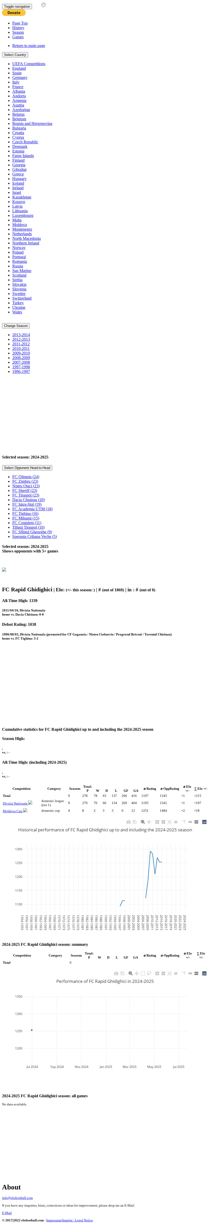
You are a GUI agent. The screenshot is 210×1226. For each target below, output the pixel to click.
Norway (19, 247)
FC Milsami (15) (25, 518)
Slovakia (19, 284)
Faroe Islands (23, 156)
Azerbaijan (21, 110)
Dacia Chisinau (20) (28, 500)
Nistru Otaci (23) (26, 486)
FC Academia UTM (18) (32, 509)
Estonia (18, 151)
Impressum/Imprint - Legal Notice (69, 1220)
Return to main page (28, 45)
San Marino (21, 270)
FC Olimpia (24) (25, 477)
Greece (18, 174)
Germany (19, 77)
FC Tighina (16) (25, 513)
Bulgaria (19, 128)
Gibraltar (19, 169)
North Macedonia (26, 238)
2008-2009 (21, 358)
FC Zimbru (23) (25, 481)
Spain (17, 73)
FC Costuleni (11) (26, 523)
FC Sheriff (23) (24, 490)
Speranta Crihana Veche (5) (34, 536)
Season (18, 32)
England (19, 68)
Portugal (19, 257)
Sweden (18, 293)
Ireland (18, 188)
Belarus (18, 114)
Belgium (19, 119)
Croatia (18, 133)
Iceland (18, 183)
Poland (18, 252)
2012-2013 (21, 339)
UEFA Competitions (28, 64)
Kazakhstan (21, 197)
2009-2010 (21, 353)
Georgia (18, 165)
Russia (17, 266)
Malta (17, 220)
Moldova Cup (13, 811)
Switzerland (22, 298)
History (18, 28)
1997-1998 (21, 367)
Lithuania (20, 211)
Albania (18, 91)
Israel (16, 192)
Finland (18, 160)
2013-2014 (21, 335)
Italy (15, 82)
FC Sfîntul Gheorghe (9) (32, 532)
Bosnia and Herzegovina (32, 123)
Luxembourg (22, 215)
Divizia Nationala (15, 803)
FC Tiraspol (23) (25, 495)
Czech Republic (25, 142)
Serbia (17, 280)
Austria (18, 105)
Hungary (19, 178)
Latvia (17, 206)
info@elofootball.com (17, 1198)
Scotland (19, 275)
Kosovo (18, 201)
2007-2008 (21, 362)
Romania (19, 261)
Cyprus (18, 137)
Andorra (19, 96)
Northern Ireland (25, 243)
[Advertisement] (105, 414)
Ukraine (18, 307)
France (17, 87)
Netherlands (22, 234)
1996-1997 (21, 371)
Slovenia (19, 289)
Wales (17, 312)
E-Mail (7, 1213)
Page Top (20, 23)
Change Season (16, 326)
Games (18, 37)
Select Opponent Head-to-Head (27, 468)
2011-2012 (21, 344)
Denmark (19, 146)
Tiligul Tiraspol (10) (28, 527)
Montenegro (22, 229)
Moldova (19, 224)
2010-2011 (21, 348)
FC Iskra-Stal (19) (26, 504)
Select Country (15, 55)
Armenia (19, 100)
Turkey (18, 303)
